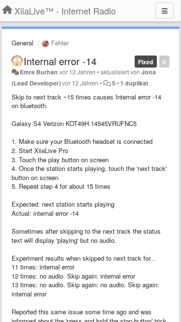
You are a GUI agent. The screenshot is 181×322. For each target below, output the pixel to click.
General (22, 42)
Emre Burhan (39, 72)
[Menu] (164, 10)
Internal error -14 (60, 61)
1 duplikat (134, 83)
